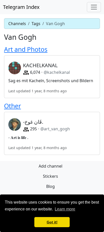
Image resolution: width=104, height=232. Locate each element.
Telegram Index (21, 7)
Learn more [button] (65, 209)
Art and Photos (25, 49)
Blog (50, 186)
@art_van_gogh (55, 129)
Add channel (50, 166)
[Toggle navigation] (94, 7)
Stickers (50, 176)
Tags (36, 23)
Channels (17, 23)
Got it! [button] (52, 222)
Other (12, 105)
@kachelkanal (57, 72)
